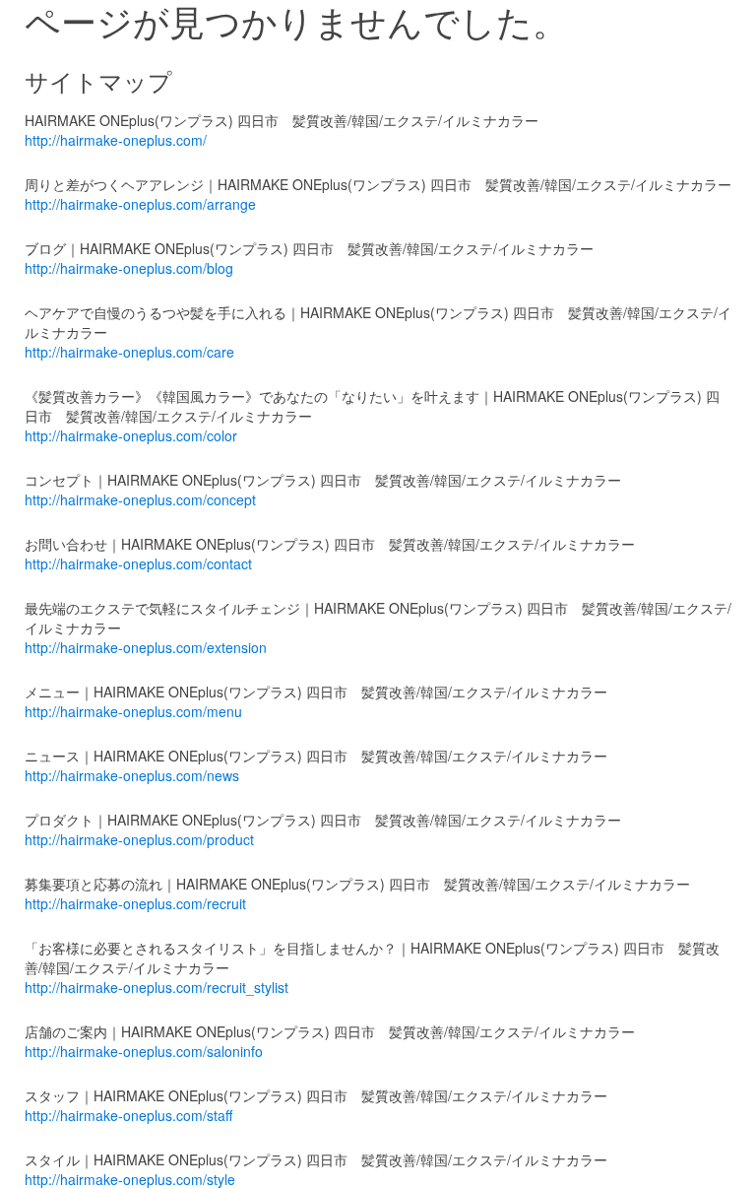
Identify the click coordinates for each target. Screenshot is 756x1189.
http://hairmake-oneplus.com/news (132, 775)
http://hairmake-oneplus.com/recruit (135, 903)
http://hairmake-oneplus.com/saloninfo (144, 1051)
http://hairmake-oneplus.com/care (129, 352)
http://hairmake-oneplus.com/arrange (140, 204)
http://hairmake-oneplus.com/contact (138, 563)
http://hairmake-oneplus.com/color (131, 435)
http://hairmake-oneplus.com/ (116, 140)
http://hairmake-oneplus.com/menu (133, 711)
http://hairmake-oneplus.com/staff (128, 1115)
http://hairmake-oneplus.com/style (130, 1179)
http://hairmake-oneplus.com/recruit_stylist (156, 987)
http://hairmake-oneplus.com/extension (146, 647)
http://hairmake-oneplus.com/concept (140, 499)
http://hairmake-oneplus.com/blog (129, 268)
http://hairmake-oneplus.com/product (139, 839)
